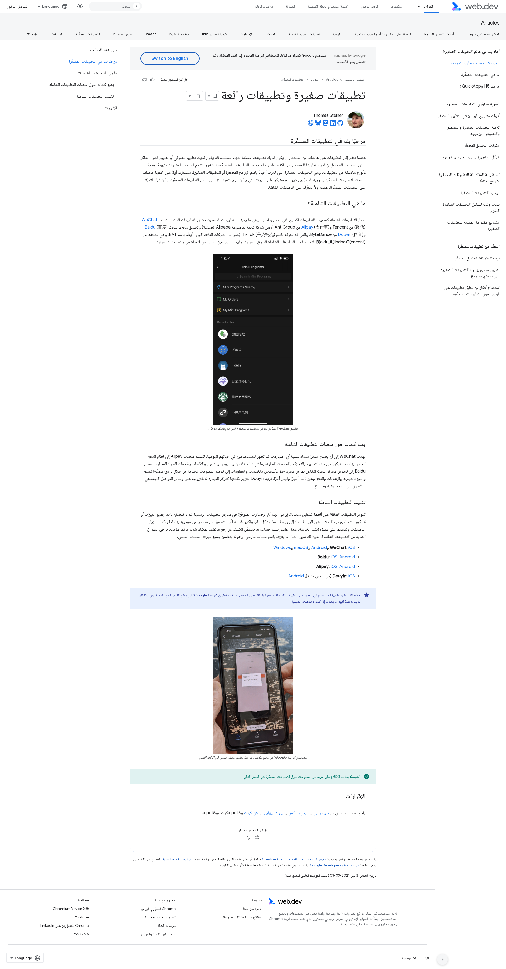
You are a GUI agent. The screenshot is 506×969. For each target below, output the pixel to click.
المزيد (35, 34)
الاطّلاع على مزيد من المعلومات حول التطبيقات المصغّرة (302, 776)
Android (319, 547)
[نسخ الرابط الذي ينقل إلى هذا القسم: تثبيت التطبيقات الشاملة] (314, 502)
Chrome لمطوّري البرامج (158, 908)
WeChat (149, 220)
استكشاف (397, 6)
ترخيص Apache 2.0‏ (176, 859)
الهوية (337, 34)
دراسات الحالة (264, 6)
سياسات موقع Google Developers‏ (334, 865)
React (151, 34)
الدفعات (270, 34)
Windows (282, 547)
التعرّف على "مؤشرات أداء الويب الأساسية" (382, 34)
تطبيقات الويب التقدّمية (304, 34)
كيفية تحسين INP (214, 34)
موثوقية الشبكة (179, 34)
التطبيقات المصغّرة (87, 34)
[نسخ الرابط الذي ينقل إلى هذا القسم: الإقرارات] (341, 796)
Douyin (344, 234)
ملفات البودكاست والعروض (157, 934)
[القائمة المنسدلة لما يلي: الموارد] (417, 6)
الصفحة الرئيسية (355, 79)
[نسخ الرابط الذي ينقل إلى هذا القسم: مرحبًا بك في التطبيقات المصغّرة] (286, 141)
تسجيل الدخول (16, 6)
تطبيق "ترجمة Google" (210, 595)
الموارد (428, 6)
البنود (425, 958)
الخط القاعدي (369, 6)
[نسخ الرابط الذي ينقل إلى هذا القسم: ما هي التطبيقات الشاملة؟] (303, 203)
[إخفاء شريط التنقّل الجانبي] (442, 959)
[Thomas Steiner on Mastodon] (325, 124)
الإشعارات (246, 34)
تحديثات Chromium (160, 917)
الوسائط (57, 34)
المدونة (290, 6)
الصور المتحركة (123, 34)
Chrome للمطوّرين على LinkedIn (64, 925)
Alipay (307, 227)
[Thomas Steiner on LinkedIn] (333, 124)
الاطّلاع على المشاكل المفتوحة (242, 917)
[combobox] (115, 6)
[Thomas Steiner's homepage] (311, 124)
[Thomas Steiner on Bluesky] (318, 124)
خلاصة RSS (81, 934)
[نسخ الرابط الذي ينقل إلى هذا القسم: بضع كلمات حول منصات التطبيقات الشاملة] (280, 444)
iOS (351, 547)
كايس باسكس (299, 813)
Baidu (150, 227)
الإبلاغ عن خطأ (252, 908)
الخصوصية (409, 958)
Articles (490, 23)
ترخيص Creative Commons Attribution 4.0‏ (294, 859)
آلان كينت (251, 813)
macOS (301, 547)
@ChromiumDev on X (71, 908)
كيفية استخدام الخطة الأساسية (328, 6)
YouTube (82, 917)
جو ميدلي (321, 813)
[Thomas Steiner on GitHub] (340, 124)
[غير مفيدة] (144, 80)
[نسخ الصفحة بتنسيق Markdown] (198, 95)
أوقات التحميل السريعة (439, 34)
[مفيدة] (152, 80)
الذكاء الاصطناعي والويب (483, 34)
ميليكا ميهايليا (273, 813)
